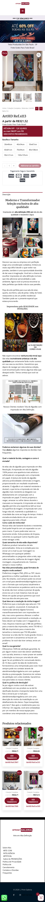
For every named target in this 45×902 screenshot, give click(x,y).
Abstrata (25, 108)
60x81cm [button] (8, 150)
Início (4, 108)
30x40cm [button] (8, 144)
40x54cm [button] (20, 144)
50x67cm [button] (33, 144)
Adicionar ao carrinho (30, 165)
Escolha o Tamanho (10, 139)
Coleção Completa (14, 108)
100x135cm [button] (23, 155)
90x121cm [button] (8, 155)
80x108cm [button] (33, 150)
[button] (38, 55)
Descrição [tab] (6, 194)
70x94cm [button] (20, 150)
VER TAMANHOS (12, 757)
